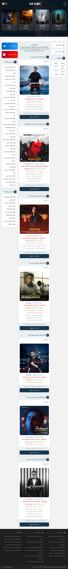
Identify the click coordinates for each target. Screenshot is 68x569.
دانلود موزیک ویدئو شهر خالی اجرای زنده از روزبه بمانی (34, 557)
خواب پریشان (9, 27)
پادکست (62, 74)
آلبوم (56, 74)
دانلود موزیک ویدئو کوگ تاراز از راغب (35, 562)
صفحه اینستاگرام (13, 54)
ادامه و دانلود (33, 117)
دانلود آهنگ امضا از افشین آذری (10, 165)
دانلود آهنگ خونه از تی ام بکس (9, 159)
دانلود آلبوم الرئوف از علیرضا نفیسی (10, 216)
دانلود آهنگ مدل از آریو (9, 109)
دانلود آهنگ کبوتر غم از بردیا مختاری (10, 105)
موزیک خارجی (55, 64)
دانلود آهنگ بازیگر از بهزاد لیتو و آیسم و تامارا (9, 141)
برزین (28, 97)
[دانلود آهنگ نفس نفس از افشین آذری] (58, 17)
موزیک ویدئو (58, 52)
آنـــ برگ (3, 567)
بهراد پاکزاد (28, 375)
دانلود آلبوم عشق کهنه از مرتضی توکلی (10, 198)
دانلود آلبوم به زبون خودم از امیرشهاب (12, 550)
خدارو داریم (42, 27)
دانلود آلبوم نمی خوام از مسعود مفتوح (10, 222)
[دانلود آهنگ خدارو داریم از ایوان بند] (42, 17)
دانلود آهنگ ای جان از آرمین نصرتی (10, 86)
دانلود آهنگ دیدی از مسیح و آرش (10, 183)
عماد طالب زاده (28, 499)
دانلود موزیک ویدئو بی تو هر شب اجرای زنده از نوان (34, 552)
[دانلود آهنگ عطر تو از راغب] (25, 17)
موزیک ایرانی (58, 45)
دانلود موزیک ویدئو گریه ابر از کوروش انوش (34, 543)
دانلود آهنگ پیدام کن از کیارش (9, 120)
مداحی (55, 70)
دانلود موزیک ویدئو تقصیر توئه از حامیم (34, 547)
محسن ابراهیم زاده (28, 164)
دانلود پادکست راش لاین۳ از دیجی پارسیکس (10, 177)
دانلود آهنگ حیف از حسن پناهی (10, 92)
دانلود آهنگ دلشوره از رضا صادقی (10, 147)
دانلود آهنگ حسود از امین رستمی (10, 135)
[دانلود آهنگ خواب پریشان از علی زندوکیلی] (9, 17)
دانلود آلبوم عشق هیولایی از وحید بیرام (10, 210)
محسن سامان (28, 437)
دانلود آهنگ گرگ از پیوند (9, 124)
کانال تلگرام (14, 46)
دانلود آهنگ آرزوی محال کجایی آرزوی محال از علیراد (10, 70)
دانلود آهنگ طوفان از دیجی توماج (10, 129)
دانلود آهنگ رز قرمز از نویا (10, 114)
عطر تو (25, 27)
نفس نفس (58, 27)
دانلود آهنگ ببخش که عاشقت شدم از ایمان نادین (10, 79)
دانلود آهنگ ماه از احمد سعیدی (9, 153)
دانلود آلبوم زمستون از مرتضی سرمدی (10, 204)
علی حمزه (28, 303)
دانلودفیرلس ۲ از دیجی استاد (9, 171)
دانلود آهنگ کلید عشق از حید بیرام (9, 98)
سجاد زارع (28, 236)
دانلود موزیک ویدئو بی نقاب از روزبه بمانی (35, 538)
